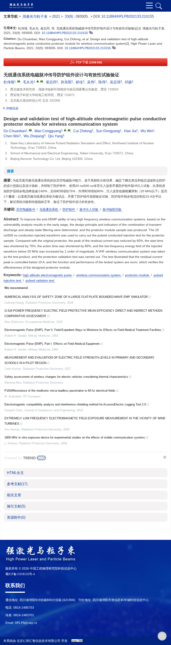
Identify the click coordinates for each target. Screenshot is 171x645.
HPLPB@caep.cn (26, 622)
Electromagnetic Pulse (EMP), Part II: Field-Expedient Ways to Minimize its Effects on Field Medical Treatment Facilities (82, 330)
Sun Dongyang (108, 131)
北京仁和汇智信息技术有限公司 (38, 641)
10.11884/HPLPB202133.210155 (127, 16)
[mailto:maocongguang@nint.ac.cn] (41, 81)
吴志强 (115, 82)
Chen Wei (11, 136)
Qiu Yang (55, 136)
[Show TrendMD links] (165, 457)
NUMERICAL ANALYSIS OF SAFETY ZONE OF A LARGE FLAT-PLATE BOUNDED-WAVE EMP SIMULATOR (76, 296)
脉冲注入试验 (89, 209)
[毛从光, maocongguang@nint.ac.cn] (38, 81)
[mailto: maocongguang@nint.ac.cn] (69, 130)
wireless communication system (99, 275)
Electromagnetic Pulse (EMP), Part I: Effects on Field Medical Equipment (52, 343)
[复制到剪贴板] (91, 32)
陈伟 (102, 82)
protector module (137, 275)
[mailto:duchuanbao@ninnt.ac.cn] (18, 81)
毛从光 (28, 82)
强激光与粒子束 (34, 16)
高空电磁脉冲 (26, 209)
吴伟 (90, 82)
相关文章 (14, 495)
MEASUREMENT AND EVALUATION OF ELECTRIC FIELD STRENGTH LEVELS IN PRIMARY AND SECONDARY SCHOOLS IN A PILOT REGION (79, 360)
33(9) (69, 16)
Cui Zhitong (82, 131)
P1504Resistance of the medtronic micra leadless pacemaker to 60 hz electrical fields (59, 390)
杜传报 (9, 82)
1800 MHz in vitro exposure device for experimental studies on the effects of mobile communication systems (74, 437)
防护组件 (69, 209)
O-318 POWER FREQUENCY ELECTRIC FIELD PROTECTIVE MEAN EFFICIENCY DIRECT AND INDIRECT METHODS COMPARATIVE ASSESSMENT (83, 313)
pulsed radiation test (40, 280)
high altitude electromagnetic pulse (48, 275)
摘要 (10, 171)
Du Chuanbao (15, 131)
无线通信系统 (49, 209)
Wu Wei (146, 131)
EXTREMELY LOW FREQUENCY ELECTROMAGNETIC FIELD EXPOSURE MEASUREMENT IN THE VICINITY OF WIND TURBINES (84, 421)
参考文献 (17, 484)
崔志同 (51, 82)
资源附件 (16, 517)
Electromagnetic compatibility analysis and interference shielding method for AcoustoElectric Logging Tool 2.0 (75, 404)
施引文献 (16, 506)
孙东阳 (66, 82)
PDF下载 (89, 62)
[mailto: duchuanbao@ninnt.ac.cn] (30, 130)
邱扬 (128, 82)
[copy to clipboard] (113, 47)
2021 (56, 16)
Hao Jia (130, 131)
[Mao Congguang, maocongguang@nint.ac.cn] (65, 130)
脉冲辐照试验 (112, 209)
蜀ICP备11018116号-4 (20, 574)
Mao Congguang (48, 131)
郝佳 (79, 82)
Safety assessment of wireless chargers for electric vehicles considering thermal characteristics (66, 376)
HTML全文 (15, 473)
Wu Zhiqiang (34, 136)
